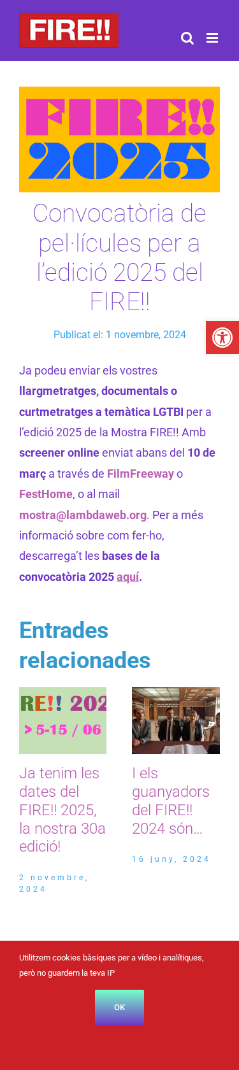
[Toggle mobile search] (187, 38)
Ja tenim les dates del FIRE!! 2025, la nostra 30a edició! (62, 809)
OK (119, 1007)
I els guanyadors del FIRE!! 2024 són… (171, 800)
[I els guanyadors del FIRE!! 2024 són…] (176, 694)
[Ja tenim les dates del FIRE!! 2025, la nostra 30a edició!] (63, 694)
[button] (222, 337)
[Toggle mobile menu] (213, 38)
